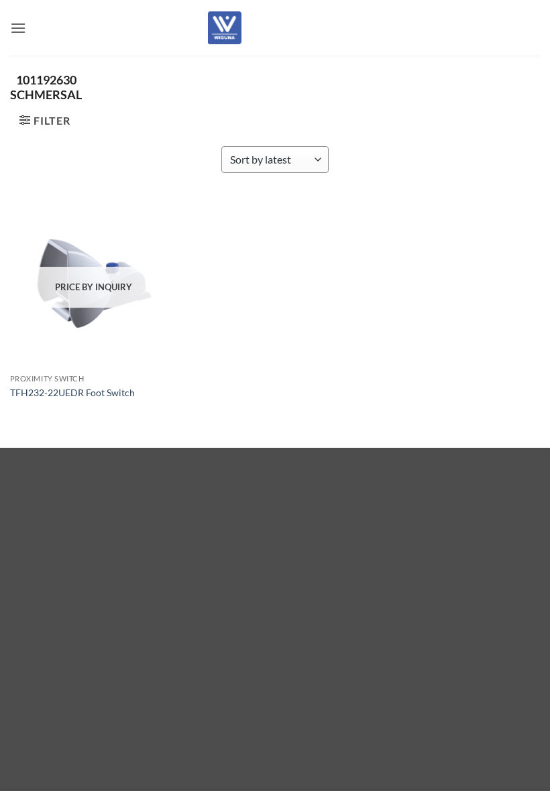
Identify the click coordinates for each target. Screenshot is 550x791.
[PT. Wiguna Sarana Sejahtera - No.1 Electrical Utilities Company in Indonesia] (224, 27)
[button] (18, 27)
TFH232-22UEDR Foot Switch (72, 392)
